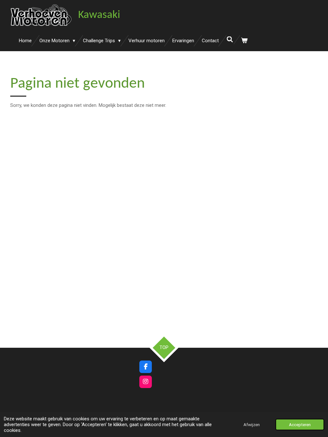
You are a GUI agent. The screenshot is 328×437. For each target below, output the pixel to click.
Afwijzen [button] (251, 424)
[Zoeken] (230, 39)
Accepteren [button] (300, 424)
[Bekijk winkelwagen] (244, 40)
